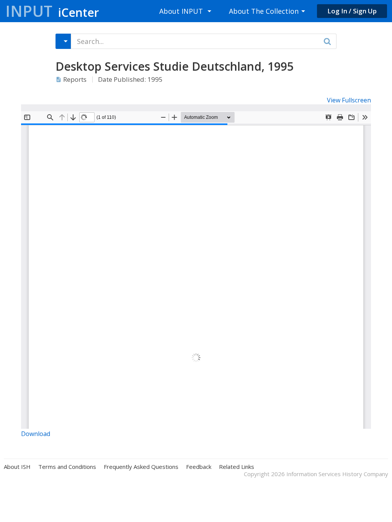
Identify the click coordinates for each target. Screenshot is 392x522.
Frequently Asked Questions (141, 466)
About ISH (17, 466)
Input (52, 10)
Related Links (236, 466)
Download (35, 434)
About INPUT (181, 11)
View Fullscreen (349, 100)
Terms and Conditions (67, 466)
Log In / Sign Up (352, 10)
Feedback (198, 466)
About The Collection (264, 11)
